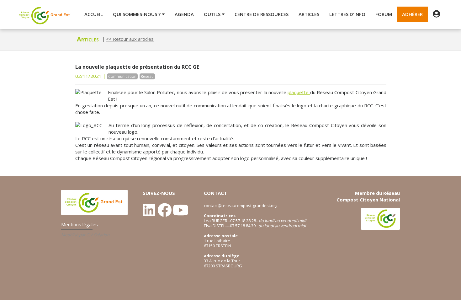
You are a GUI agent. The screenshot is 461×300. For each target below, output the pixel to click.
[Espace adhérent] (436, 14)
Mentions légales (79, 224)
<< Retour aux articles (130, 39)
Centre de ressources (262, 14)
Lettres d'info (347, 14)
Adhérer (412, 14)
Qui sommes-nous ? (137, 14)
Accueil (93, 14)
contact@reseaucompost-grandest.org (240, 205)
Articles (309, 14)
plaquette (299, 92)
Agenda (184, 14)
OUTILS (213, 14)
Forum (383, 14)
